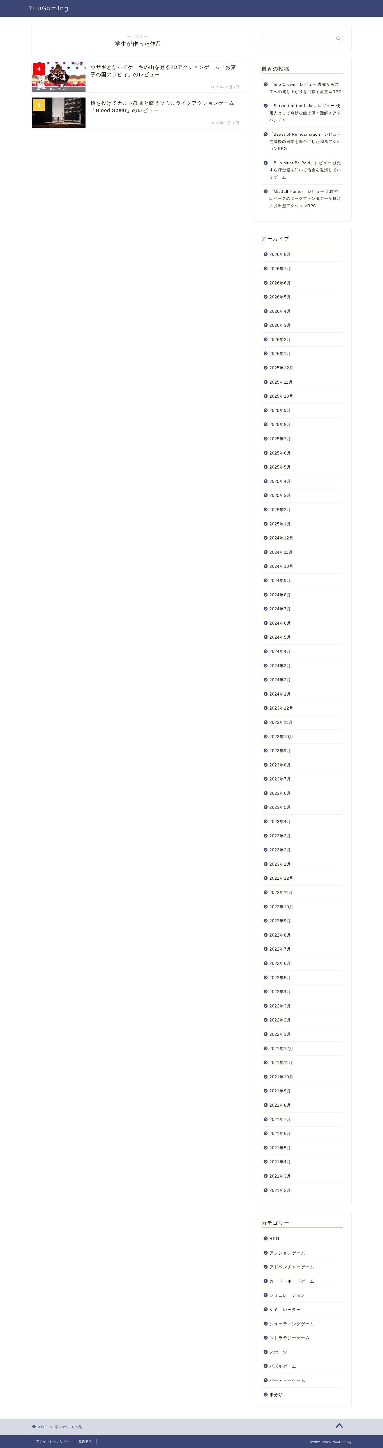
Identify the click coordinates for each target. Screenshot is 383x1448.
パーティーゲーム (287, 1380)
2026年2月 (280, 339)
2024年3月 (280, 665)
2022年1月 (280, 1034)
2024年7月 (280, 608)
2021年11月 (281, 1062)
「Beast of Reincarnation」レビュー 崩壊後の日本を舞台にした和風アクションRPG (305, 141)
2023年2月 (280, 849)
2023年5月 (280, 807)
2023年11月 (281, 722)
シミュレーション (287, 1295)
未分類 (276, 1394)
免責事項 (85, 1441)
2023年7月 (280, 779)
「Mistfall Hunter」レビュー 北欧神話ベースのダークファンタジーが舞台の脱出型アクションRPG (305, 198)
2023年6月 (280, 793)
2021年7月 (280, 1119)
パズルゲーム (282, 1366)
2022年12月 (281, 878)
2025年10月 (281, 396)
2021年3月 (280, 1176)
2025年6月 (280, 453)
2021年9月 (280, 1090)
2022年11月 (281, 892)
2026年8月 (280, 254)
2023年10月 (281, 736)
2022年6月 (280, 963)
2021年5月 (280, 1147)
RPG (274, 1238)
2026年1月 (280, 353)
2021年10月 (281, 1076)
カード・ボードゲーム (291, 1281)
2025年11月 (281, 382)
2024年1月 (280, 694)
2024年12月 (281, 538)
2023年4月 (280, 821)
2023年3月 (280, 835)
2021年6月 (280, 1133)
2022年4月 (280, 991)
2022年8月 (280, 935)
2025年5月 (280, 467)
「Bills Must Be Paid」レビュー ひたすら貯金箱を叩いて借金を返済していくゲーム (305, 170)
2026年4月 (280, 311)
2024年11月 (281, 552)
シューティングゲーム (291, 1323)
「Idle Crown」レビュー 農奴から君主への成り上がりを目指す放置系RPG (305, 88)
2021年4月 (280, 1161)
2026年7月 (280, 268)
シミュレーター (285, 1309)
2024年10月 (281, 566)
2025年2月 (280, 509)
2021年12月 (281, 1048)
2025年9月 (280, 410)
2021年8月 (280, 1105)
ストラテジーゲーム (289, 1337)
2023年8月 (280, 765)
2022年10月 (281, 906)
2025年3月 (280, 495)
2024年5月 (280, 637)
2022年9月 (280, 920)
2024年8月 (280, 594)
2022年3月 (280, 1006)
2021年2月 (280, 1190)
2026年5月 (280, 297)
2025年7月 (280, 438)
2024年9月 (280, 580)
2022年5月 (280, 977)
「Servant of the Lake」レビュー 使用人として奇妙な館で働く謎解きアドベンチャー (305, 113)
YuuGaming (49, 8)
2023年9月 (280, 750)
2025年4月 (280, 481)
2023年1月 (280, 864)
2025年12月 (281, 367)
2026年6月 (280, 283)
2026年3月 (280, 325)
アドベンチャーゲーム (291, 1266)
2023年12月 (281, 708)
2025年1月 (280, 524)
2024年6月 (280, 623)
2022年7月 (280, 949)
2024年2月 (280, 679)
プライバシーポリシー (53, 1441)
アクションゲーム (287, 1252)
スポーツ (278, 1352)
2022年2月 (280, 1020)
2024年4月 (280, 651)
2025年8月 (280, 424)
